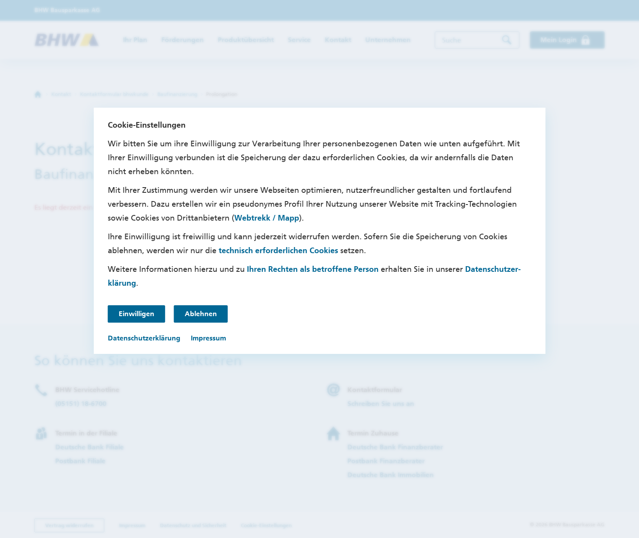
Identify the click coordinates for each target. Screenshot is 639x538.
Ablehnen (201, 314)
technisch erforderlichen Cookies (278, 250)
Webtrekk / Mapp (266, 218)
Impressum (208, 338)
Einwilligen (136, 314)
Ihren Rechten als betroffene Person (313, 269)
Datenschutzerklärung (144, 338)
